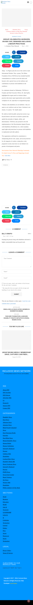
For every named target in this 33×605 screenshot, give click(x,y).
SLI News (5, 480)
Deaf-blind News (8, 438)
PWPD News (6, 472)
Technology (6, 523)
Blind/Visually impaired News (9, 429)
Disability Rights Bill (9, 461)
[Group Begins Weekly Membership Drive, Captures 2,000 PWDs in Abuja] (16, 340)
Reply (29, 233)
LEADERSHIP (7, 512)
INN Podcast (6, 395)
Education (6, 502)
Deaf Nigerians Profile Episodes (9, 434)
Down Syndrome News (9, 464)
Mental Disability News (9, 440)
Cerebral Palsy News (9, 459)
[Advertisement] (16, 186)
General (5, 525)
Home (6, 29)
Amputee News (7, 425)
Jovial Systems (13, 583)
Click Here (7, 155)
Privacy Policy (7, 550)
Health (5, 504)
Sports (4, 538)
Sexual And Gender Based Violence (8, 476)
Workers (5, 165)
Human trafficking (8, 446)
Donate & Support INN (6, 404)
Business (5, 499)
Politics (5, 528)
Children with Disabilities (7, 455)
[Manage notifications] (28, 600)
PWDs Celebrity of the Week (11, 487)
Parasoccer (6, 536)
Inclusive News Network (12, 46)
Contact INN (6, 408)
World (4, 496)
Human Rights (7, 443)
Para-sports (4, 532)
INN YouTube (7, 392)
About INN (6, 390)
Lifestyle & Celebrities (6, 517)
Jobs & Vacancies (6, 508)
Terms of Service (8, 553)
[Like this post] (14, 52)
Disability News (17, 29)
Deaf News (6, 420)
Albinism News (7, 422)
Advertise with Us (7, 399)
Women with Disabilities (6, 484)
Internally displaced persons (8, 450)
